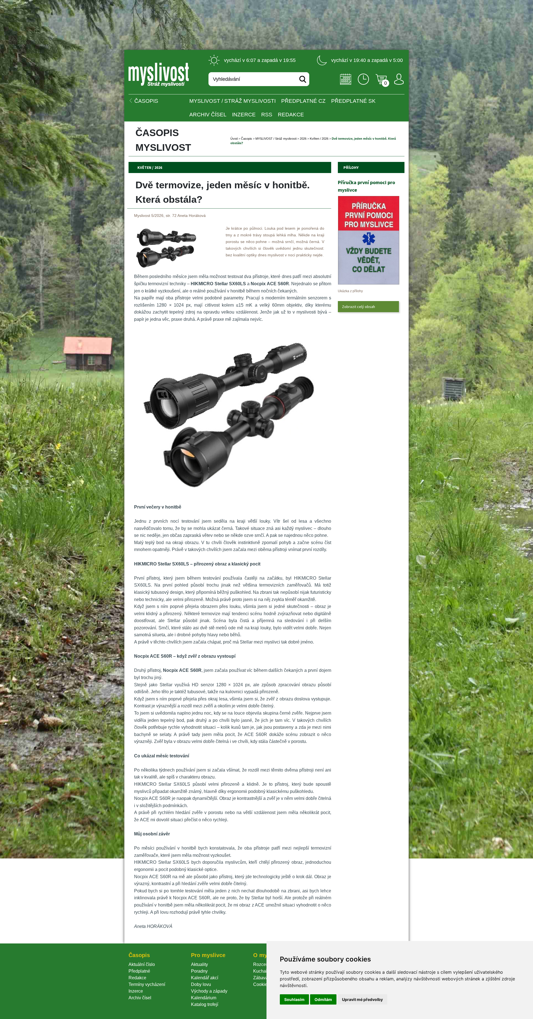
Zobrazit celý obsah (358, 306)
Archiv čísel (208, 114)
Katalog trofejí (204, 1004)
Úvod (234, 138)
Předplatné (139, 971)
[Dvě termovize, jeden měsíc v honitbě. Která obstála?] (165, 267)
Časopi (246, 138)
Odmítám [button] (323, 999)
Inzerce (136, 991)
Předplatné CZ (303, 101)
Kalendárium (203, 997)
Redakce (291, 114)
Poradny (199, 971)
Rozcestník (264, 964)
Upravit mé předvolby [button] (362, 999)
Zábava (260, 977)
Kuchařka (262, 971)
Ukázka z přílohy (350, 291)
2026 (303, 138)
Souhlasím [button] (294, 999)
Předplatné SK (353, 101)
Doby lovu (201, 984)
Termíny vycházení (147, 984)
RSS (266, 114)
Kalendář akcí (204, 977)
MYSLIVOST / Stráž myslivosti (232, 101)
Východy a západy (209, 991)
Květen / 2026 (319, 138)
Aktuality (199, 964)
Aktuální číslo (142, 964)
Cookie (261, 984)
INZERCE (244, 114)
